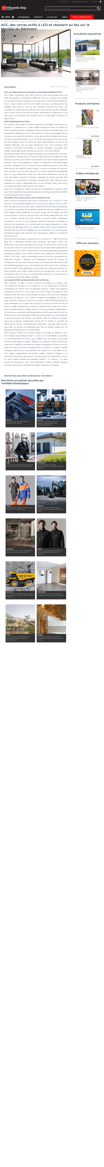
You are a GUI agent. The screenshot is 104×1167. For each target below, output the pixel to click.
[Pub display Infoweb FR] (87, 263)
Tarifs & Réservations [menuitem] (81, 17)
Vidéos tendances (87, 173)
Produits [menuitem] (38, 17)
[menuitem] (2, 17)
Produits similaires (87, 103)
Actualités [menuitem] (52, 17)
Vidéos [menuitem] (64, 17)
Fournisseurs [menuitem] (23, 17)
